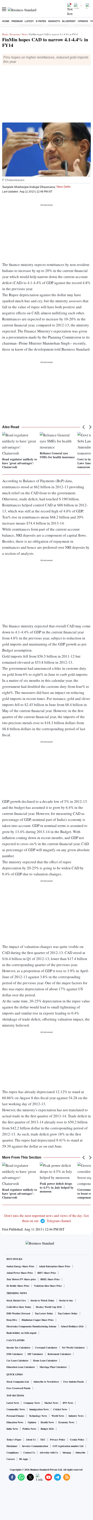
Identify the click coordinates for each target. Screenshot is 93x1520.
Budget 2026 (47, 1428)
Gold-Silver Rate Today (18, 1307)
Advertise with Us (49, 1452)
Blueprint (69, 21)
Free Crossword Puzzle (18, 1388)
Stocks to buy (66, 1300)
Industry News (76, 1415)
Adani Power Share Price (19, 1272)
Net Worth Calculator (73, 1347)
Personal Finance (15, 1415)
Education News (14, 1422)
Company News (32, 1402)
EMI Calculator (14, 1354)
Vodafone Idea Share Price (48, 1285)
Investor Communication (35, 1446)
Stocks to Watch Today (42, 1300)
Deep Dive (11, 1319)
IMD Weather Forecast (18, 1313)
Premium (16, 21)
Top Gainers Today (68, 1313)
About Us (31, 1439)
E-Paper (41, 21)
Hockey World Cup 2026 (49, 1307)
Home (5, 21)
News (24, 34)
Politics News (29, 1428)
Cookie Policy (77, 1439)
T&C (42, 1439)
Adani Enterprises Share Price (54, 1266)
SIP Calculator (35, 1354)
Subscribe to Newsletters (46, 1381)
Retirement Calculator (59, 1354)
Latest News (12, 1402)
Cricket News (60, 1409)
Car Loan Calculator (17, 1360)
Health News (47, 1422)
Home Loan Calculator (45, 1360)
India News (12, 1428)
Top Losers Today (44, 1313)
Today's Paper (13, 1439)
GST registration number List (68, 1446)
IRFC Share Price (46, 1272)
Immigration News (39, 1409)
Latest (29, 21)
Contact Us (29, 1452)
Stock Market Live (16, 1300)
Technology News (38, 1415)
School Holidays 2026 (72, 1326)
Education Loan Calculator (20, 1367)
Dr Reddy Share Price (17, 1285)
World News (57, 1415)
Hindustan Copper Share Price (38, 1319)
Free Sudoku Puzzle (73, 1381)
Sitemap (67, 1452)
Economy (15, 34)
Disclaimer (12, 1446)
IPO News (68, 1402)
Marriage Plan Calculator (53, 1367)
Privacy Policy (57, 1439)
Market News (51, 1402)
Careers (10, 1459)
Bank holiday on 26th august (21, 1332)
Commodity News (15, 1409)
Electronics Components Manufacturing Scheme (31, 1326)
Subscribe (80, 1452)
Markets (54, 21)
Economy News (66, 1422)
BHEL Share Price (50, 1279)
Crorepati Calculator (46, 1347)
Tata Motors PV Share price (21, 1279)
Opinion (83, 21)
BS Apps (23, 1459)
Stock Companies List (17, 1381)
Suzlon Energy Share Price (20, 1266)
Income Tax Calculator (18, 1347)
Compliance (12, 1452)
